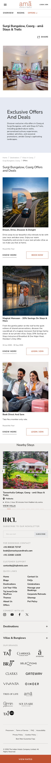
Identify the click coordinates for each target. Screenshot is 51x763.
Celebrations (33, 584)
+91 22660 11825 (12, 554)
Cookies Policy (30, 735)
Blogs (6, 580)
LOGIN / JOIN (37, 351)
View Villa (9, 506)
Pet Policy (32, 601)
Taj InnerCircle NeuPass (10, 592)
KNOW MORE (10, 255)
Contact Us (32, 576)
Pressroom (10, 730)
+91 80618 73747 (12, 547)
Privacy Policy (18, 735)
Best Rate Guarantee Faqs (25, 739)
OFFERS (31, 13)
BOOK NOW (37, 255)
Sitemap (31, 597)
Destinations (9, 584)
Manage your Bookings (33, 589)
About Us (7, 601)
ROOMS (20, 13)
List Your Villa (10, 587)
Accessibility (40, 730)
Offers (6, 605)
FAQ (32, 730)
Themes (7, 597)
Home (6, 576)
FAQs (30, 580)
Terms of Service (22, 730)
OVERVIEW (8, 13)
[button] (25, 626)
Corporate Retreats (36, 594)
